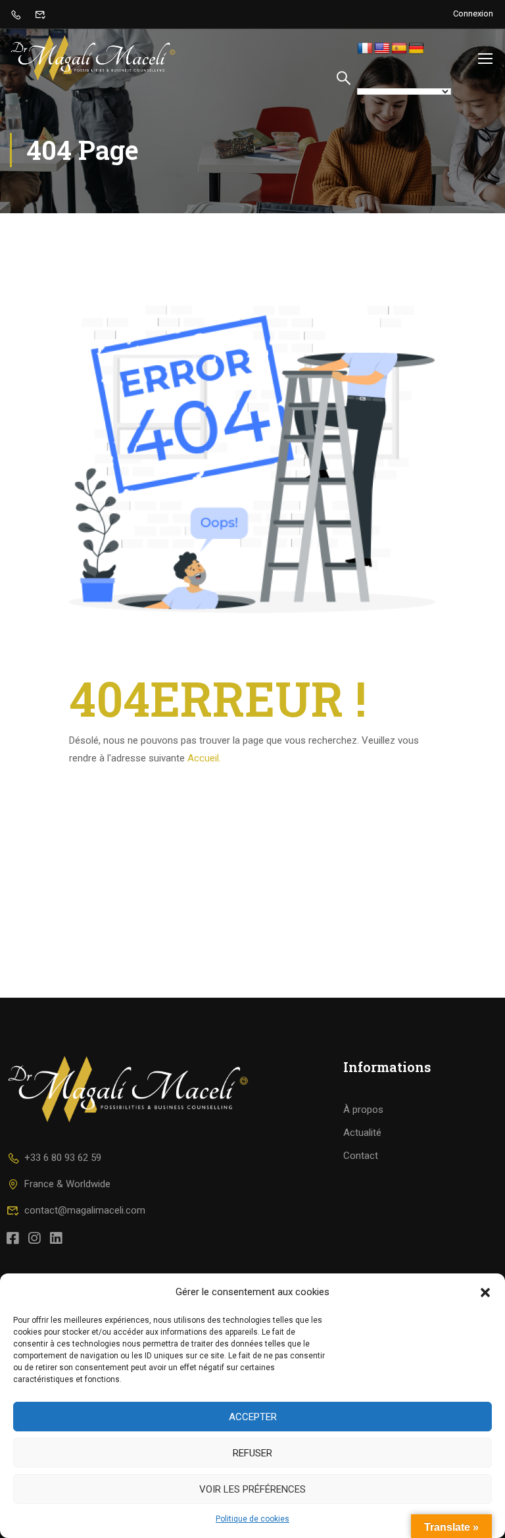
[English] (382, 48)
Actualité (362, 1133)
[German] (416, 48)
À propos (363, 1109)
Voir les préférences (252, 1489)
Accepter (253, 1417)
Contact (360, 1156)
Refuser (252, 1453)
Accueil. (204, 758)
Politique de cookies (252, 1519)
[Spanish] (399, 48)
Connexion (473, 13)
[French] (365, 48)
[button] (485, 1292)
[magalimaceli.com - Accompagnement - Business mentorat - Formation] (93, 58)
